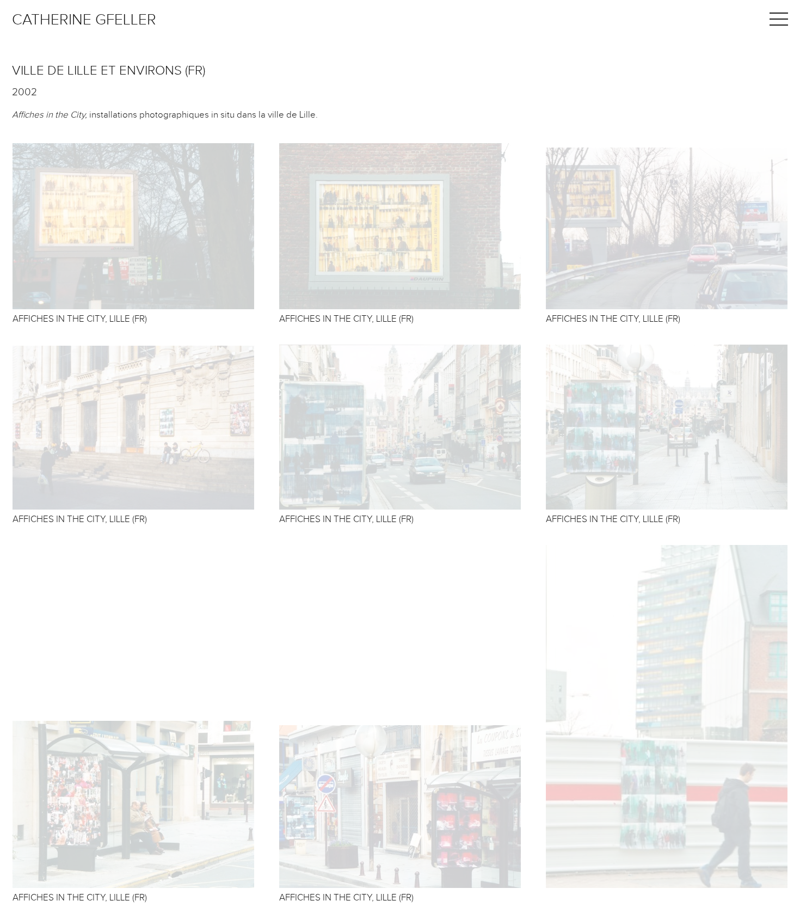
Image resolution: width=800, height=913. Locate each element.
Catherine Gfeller (84, 20)
